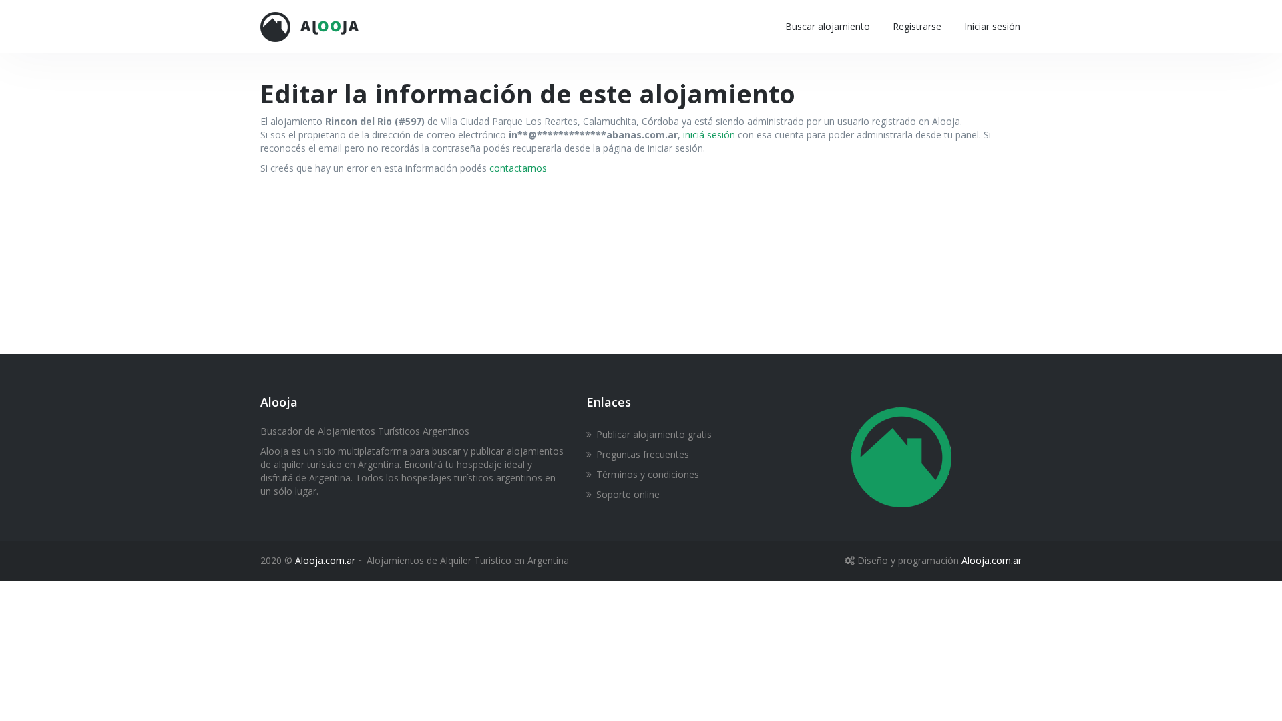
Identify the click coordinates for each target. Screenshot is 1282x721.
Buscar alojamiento (827, 26)
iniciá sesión (709, 134)
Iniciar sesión (992, 26)
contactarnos (518, 168)
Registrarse (917, 26)
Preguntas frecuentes (642, 454)
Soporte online (628, 494)
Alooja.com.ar (325, 560)
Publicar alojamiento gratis (654, 434)
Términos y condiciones (647, 474)
